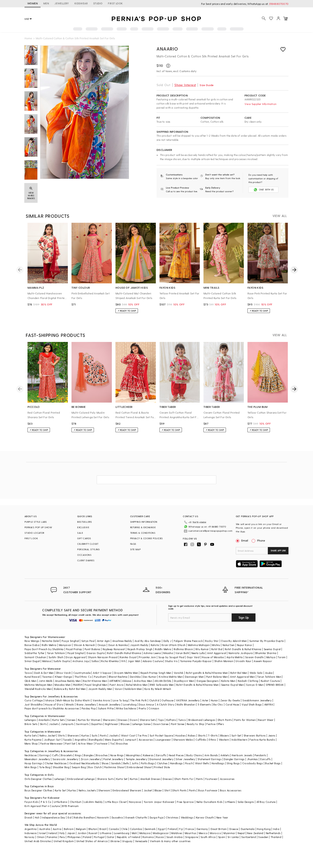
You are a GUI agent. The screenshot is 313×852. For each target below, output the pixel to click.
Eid (69, 817)
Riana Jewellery (86, 704)
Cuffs (55, 755)
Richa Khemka (110, 661)
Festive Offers (215, 723)
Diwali (28, 817)
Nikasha (168, 653)
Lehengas (30, 719)
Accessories (146, 739)
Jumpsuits (67, 723)
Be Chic (218, 704)
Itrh (123, 661)
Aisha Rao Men (143, 680)
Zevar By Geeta (230, 700)
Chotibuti (76, 801)
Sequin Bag (79, 767)
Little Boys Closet (116, 801)
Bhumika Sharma (266, 653)
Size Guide (207, 85)
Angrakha (80, 739)
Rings (78, 755)
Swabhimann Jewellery (257, 700)
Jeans (271, 735)
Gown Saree (161, 723)
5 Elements (204, 704)
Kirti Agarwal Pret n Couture (42, 805)
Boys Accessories (230, 790)
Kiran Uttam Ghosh (174, 644)
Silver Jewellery (185, 759)
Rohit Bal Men (238, 672)
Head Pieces (176, 755)
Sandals (116, 763)
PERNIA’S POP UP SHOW (38, 527)
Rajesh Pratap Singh (140, 649)
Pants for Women (245, 719)
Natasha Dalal (50, 640)
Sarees (71, 719)
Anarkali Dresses (150, 778)
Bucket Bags (272, 763)
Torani (282, 657)
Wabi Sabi (256, 672)
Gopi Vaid (193, 657)
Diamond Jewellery (161, 759)
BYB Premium (70, 805)
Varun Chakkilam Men (128, 688)
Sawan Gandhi (254, 657)
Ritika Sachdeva (126, 708)
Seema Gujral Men (232, 684)
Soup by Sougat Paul (171, 657)
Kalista (155, 644)
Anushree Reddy (122, 640)
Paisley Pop (89, 708)
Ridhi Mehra (49, 644)
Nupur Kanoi (244, 644)
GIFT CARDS (84, 538)
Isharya (49, 700)
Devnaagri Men (194, 676)
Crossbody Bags (252, 763)
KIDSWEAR (81, 3)
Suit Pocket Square (161, 735)
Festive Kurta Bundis (262, 739)
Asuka (268, 672)
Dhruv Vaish (63, 672)
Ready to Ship (195, 723)
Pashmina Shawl (114, 767)
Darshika (135, 676)
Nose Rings (117, 755)
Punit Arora (117, 684)
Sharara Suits (105, 778)
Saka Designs (246, 801)
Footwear (101, 743)
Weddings (187, 817)
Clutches (162, 763)
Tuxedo (67, 739)
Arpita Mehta (234, 657)
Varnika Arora (101, 700)
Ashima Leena (152, 653)
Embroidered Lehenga (81, 778)
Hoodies (180, 735)
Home (28, 38)
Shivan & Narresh (84, 644)
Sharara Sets (148, 719)
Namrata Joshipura (240, 653)
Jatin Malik (45, 680)
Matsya (270, 657)
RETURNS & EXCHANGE (143, 527)
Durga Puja (156, 817)
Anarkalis (44, 719)
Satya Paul (88, 640)
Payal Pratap (74, 649)
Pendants (260, 755)
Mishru (216, 644)
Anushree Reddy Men (68, 680)
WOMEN (32, 3)
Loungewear (163, 739)
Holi (37, 817)
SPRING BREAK (275, 684)
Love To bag (120, 700)
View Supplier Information (260, 103)
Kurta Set (122, 778)
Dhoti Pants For (184, 778)
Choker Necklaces (56, 763)
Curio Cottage (34, 700)
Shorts (202, 735)
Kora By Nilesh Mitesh (157, 688)
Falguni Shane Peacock (188, 640)
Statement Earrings (210, 759)
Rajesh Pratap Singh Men (155, 672)
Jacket (148, 790)
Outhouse (167, 700)
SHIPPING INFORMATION (143, 521)
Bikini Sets (31, 723)
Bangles (89, 755)
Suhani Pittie (106, 708)
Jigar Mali (134, 661)
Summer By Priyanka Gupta (266, 640)
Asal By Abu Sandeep (148, 640)
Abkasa (126, 680)
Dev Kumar (149, 676)
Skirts (43, 723)
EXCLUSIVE (83, 527)
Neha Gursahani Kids (209, 801)
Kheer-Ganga (63, 676)
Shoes (105, 763)
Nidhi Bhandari (186, 704)
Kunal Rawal (32, 676)
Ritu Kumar (202, 649)
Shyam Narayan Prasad (103, 657)
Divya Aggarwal (76, 657)
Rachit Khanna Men (95, 680)
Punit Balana (92, 649)
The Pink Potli (138, 700)
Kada (96, 763)
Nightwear (111, 723)
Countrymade (82, 672)
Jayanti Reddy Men (100, 688)
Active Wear (85, 743)
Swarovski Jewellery (65, 759)
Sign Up (244, 617)
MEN (46, 3)
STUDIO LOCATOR (34, 532)
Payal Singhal (75, 653)
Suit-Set (236, 735)
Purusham (100, 676)
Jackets (54, 723)
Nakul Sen (228, 644)
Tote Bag (44, 767)
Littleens (230, 801)
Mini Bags (31, 767)
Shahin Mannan (223, 661)
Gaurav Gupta (95, 653)
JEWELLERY (62, 3)
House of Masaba (213, 657)
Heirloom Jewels (242, 755)
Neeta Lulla (198, 653)
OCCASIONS (84, 554)
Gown (133, 719)
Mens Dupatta (113, 739)
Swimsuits (82, 723)
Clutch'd (154, 700)
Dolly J (167, 640)
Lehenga (59, 778)
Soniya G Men (255, 684)
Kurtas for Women (89, 719)
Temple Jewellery (136, 759)
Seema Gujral (272, 649)
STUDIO (97, 3)
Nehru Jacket (47, 735)
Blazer (158, 790)
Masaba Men (63, 684)
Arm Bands (211, 755)
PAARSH (77, 684)
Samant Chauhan (35, 657)
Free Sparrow (185, 801)
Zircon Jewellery (91, 759)
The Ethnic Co (83, 676)
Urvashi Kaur (243, 661)
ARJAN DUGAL (162, 680)
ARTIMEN (114, 680)
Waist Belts (202, 763)
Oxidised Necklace (81, 763)
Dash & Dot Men (44, 672)
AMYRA (268, 704)
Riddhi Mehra (163, 649)
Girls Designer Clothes (38, 778)
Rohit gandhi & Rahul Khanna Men (207, 672)
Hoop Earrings (33, 763)
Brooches (122, 743)
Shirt (167, 790)
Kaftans (171, 719)
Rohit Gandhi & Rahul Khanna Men (197, 684)
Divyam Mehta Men (126, 672)
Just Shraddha (34, 704)
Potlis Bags (148, 763)
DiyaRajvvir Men (184, 680)
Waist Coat (128, 735)
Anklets (224, 755)
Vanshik (179, 672)
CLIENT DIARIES (85, 560)
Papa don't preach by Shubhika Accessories (52, 708)
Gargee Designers (207, 680)
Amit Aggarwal (216, 653)
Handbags (176, 763)
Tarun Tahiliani (56, 653)
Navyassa (135, 801)
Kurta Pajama (33, 739)
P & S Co (46, 801)
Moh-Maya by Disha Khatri (73, 700)
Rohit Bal (216, 649)
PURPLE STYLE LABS (36, 521)
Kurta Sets (58, 719)
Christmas (172, 817)
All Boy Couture (266, 801)
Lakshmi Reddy (93, 801)
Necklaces (31, 755)
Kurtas (85, 735)
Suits (95, 735)
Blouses (125, 723)
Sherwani (73, 735)
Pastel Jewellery (113, 759)
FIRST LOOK (115, 3)
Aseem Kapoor (263, 661)
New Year (222, 817)
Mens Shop (31, 743)
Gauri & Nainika (118, 644)
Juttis (135, 763)
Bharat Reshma (118, 676)
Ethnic (212, 739)
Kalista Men (228, 680)
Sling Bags (233, 763)
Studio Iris (171, 661)
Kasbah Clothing (248, 680)
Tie (112, 743)
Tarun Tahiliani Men (269, 676)
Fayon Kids (31, 801)
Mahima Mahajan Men (38, 684)
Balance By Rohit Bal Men (70, 688)
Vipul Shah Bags (252, 704)
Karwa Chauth (205, 817)
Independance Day (53, 817)
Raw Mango (32, 640)
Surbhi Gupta (61, 661)
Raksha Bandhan (84, 817)
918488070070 (278, 3)
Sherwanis (109, 719)
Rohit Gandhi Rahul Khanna (124, 653)
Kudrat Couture (270, 680)
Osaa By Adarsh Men (234, 640)
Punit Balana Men (217, 676)
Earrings (44, 755)
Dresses (122, 719)
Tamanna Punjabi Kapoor (196, 661)
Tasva (28, 672)
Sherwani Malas (183, 739)
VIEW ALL (279, 215)
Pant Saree (177, 723)
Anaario (167, 48)
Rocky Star (212, 640)
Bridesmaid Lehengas (201, 719)
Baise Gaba (32, 644)
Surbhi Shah (56, 657)
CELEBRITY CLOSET (87, 543)
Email (244, 540)
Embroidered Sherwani (127, 790)
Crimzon (153, 708)
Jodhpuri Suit (52, 739)
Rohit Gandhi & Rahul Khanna (243, 649)
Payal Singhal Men (96, 684)
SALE (80, 532)
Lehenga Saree (141, 723)
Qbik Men (30, 680)
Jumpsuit (130, 739)
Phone (261, 540)
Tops (161, 719)
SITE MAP (135, 549)
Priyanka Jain (147, 657)
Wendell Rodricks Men (38, 688)
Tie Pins (142, 735)
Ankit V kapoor (102, 672)
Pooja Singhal (70, 640)
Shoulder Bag (61, 767)
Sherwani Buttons (255, 735)
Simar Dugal (32, 661)
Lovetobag (130, 704)
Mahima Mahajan (199, 644)
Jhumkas (252, 759)
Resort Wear (265, 719)
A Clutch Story (166, 704)
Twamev (47, 676)
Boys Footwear (207, 790)
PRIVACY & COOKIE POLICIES (146, 538)
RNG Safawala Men (162, 684)
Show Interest (185, 85)
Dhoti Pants (225, 719)
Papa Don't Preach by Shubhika (44, 649)
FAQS (133, 543)
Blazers (224, 735)
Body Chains (194, 755)
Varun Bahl (182, 653)
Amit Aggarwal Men (242, 676)
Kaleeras (148, 755)
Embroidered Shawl (139, 767)
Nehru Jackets (87, 790)
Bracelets (67, 755)
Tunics (182, 719)
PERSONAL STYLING (88, 549)
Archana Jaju (80, 661)
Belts (126, 763)
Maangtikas (133, 755)
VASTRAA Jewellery (188, 700)
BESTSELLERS (84, 521)
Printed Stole (162, 767)
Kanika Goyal (128, 657)
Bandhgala (96, 739)
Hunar (214, 700)
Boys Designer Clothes (38, 790)
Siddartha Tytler (34, 653)
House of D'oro (54, 704)
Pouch (189, 763)
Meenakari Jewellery (37, 759)
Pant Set (70, 743)
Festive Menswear (51, 743)
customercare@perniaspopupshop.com (210, 530)
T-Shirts (213, 735)
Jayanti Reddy (139, 644)
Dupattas (97, 723)
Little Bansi (61, 801)
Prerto (142, 708)
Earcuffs (161, 755)
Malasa (46, 661)
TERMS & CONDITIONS (142, 532)
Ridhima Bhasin (183, 649)
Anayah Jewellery (110, 704)
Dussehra (117, 817)
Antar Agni (103, 640)
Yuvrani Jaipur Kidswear (159, 801)
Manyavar (65, 644)
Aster (205, 700)
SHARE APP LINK (278, 550)
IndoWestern (239, 739)
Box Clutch (95, 767)
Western (224, 739)
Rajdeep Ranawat (114, 649)
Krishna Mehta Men (171, 676)
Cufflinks (200, 739)
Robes (191, 735)
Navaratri (103, 817)
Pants (103, 735)
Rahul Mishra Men (137, 684)
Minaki (70, 704)
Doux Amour (146, 704)
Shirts (61, 735)
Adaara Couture (153, 661)
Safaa (95, 661)
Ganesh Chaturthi (136, 817)
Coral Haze (232, 704)
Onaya (101, 644)
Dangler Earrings (234, 759)
